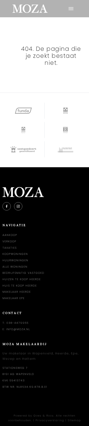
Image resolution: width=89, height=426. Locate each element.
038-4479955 (17, 323)
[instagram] (18, 206)
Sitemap (74, 420)
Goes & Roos (44, 415)
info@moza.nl (18, 329)
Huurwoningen (15, 260)
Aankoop (9, 235)
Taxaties (9, 248)
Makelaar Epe (13, 298)
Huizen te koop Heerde (21, 279)
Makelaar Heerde (16, 292)
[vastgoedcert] (23, 149)
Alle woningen (15, 266)
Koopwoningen (15, 254)
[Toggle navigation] (71, 8)
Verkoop (9, 241)
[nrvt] (65, 130)
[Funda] (23, 111)
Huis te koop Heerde (19, 285)
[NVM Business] (23, 130)
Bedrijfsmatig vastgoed (23, 273)
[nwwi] (65, 149)
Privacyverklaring (50, 420)
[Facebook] (6, 206)
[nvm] (65, 111)
